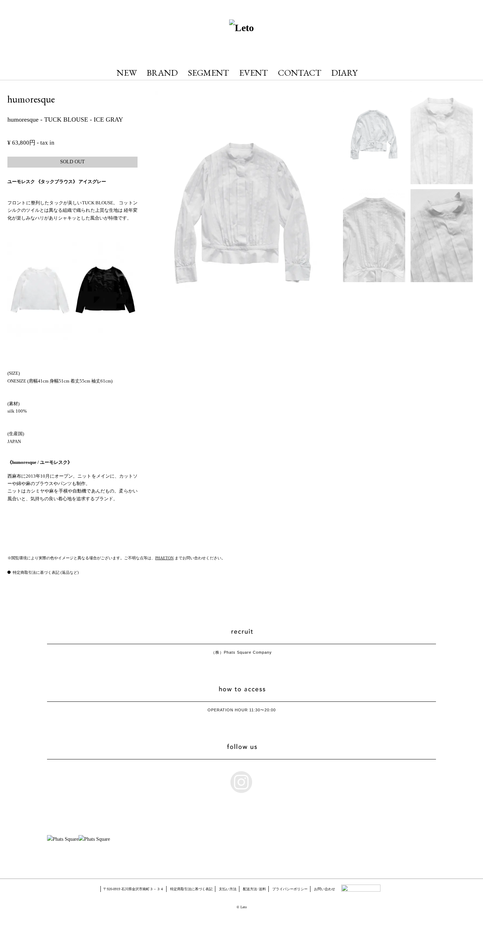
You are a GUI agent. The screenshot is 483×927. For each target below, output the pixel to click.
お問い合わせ (324, 889)
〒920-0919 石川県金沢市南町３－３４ (133, 889)
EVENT (253, 72)
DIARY (344, 72)
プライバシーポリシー (290, 889)
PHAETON (164, 558)
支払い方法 (228, 889)
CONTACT (299, 72)
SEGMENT (208, 72)
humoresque (31, 99)
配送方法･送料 (254, 889)
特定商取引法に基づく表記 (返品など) (46, 572)
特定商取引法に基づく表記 (191, 889)
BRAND (162, 72)
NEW (127, 72)
